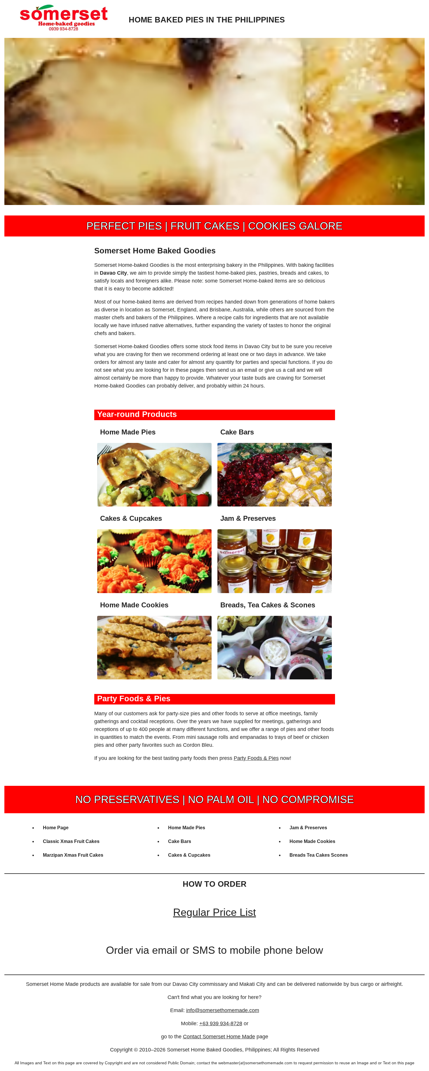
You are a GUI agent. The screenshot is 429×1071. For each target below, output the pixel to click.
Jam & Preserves (308, 827)
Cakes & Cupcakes (189, 855)
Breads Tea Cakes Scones (319, 855)
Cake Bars (179, 841)
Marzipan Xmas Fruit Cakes (73, 855)
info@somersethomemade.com (222, 1010)
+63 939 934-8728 (220, 1023)
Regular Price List (214, 912)
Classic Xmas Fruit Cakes (71, 841)
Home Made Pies (186, 827)
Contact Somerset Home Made (219, 1037)
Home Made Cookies (312, 841)
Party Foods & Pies (256, 758)
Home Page (56, 827)
